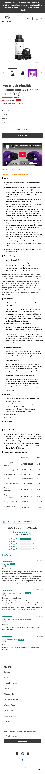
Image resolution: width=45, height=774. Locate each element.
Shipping (5, 103)
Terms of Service (10, 716)
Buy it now (22, 135)
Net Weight (5, 110)
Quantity (4, 118)
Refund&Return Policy (11, 700)
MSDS (6, 677)
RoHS (8, 426)
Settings (7, 672)
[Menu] (41, 18)
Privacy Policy (9, 711)
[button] (7, 98)
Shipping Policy (9, 694)
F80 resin (14, 252)
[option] (13, 73)
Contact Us (8, 688)
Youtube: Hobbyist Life (13, 414)
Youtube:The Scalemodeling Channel (18, 412)
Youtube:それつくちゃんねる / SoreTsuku (20, 409)
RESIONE (19, 767)
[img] (7, 561)
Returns (7, 722)
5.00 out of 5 (28, 532)
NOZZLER (9, 417)
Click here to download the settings (15, 174)
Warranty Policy (9, 705)
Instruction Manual (10, 683)
